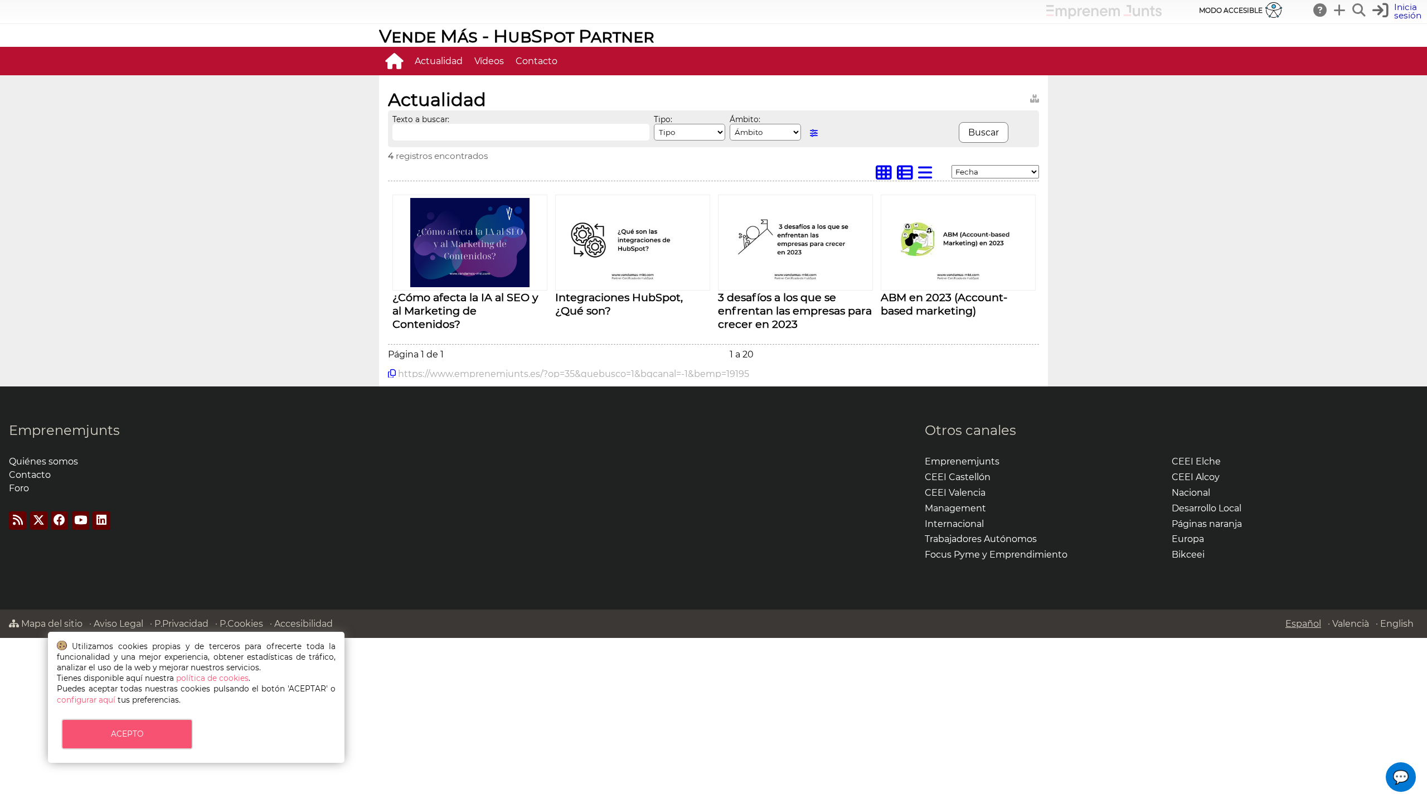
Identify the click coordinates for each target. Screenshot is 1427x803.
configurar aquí (86, 699)
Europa (1188, 539)
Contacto (30, 475)
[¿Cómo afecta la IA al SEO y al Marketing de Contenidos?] (469, 284)
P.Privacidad (181, 623)
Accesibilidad (303, 623)
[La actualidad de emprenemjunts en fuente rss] (17, 520)
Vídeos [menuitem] (489, 61)
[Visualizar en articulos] (907, 175)
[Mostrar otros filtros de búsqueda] (813, 133)
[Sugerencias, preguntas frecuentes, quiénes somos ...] (1320, 10)
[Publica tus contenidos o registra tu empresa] (1340, 10)
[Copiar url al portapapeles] (392, 373)
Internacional (954, 524)
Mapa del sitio (50, 623)
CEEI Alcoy (1196, 477)
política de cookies (212, 678)
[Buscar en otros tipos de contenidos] (1034, 97)
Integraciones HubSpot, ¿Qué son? (619, 304)
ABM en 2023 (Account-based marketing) (944, 304)
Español (1303, 623)
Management (955, 508)
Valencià (1350, 623)
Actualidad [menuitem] (439, 61)
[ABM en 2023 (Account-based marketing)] (958, 282)
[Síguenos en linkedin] (101, 520)
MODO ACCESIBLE (1231, 10)
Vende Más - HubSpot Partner (516, 36)
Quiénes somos (43, 461)
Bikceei (1188, 554)
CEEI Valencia (955, 492)
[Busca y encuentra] (1360, 10)
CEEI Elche (1196, 461)
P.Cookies (241, 623)
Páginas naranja (1207, 524)
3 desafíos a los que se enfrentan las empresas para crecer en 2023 (795, 311)
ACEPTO (127, 733)
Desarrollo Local (1206, 508)
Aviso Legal (118, 623)
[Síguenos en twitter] (38, 520)
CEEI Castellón (958, 477)
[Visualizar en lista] (927, 175)
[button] (1401, 777)
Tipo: (663, 119)
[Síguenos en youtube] (80, 520)
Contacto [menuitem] (536, 61)
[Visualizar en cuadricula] (886, 175)
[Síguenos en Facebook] (59, 520)
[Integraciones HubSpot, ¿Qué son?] (633, 282)
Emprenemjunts (64, 430)
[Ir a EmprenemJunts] (1104, 16)
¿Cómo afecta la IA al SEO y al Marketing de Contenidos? (465, 311)
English (1397, 623)
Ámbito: (745, 119)
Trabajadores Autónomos (981, 539)
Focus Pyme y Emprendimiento (996, 554)
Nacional (1191, 492)
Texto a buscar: (420, 119)
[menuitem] (394, 61)
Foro (19, 488)
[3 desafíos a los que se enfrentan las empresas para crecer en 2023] (795, 282)
